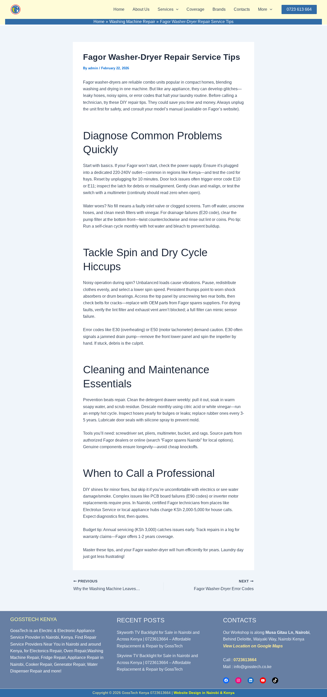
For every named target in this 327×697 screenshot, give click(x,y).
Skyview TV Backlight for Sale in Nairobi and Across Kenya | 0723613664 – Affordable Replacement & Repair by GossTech (157, 662)
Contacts (242, 9)
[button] (176, 9)
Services (165, 9)
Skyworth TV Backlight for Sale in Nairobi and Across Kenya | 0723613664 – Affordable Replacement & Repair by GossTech (158, 639)
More (262, 9)
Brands (219, 9)
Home (118, 9)
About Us (141, 9)
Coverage (195, 9)
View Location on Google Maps (253, 646)
